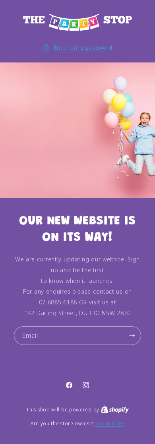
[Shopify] (115, 409)
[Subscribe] (132, 335)
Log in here (109, 423)
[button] (77, 48)
